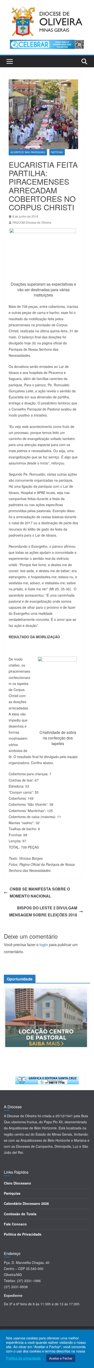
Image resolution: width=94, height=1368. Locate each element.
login (44, 944)
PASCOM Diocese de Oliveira (32, 222)
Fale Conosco (15, 1224)
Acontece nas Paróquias (28, 152)
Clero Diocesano (17, 1183)
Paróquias (12, 1193)
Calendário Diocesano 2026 (26, 1203)
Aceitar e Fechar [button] (60, 1358)
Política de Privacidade (22, 1234)
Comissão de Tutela (20, 1213)
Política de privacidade (23, 1358)
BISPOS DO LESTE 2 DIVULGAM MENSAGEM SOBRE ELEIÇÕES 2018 (43, 911)
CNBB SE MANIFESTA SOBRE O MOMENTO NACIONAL (40, 892)
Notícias (57, 152)
